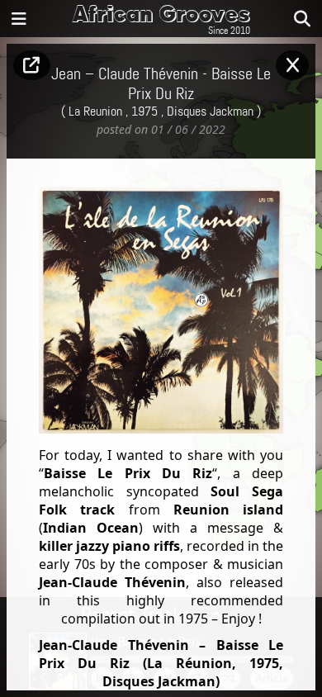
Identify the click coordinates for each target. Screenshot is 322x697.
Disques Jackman (210, 112)
